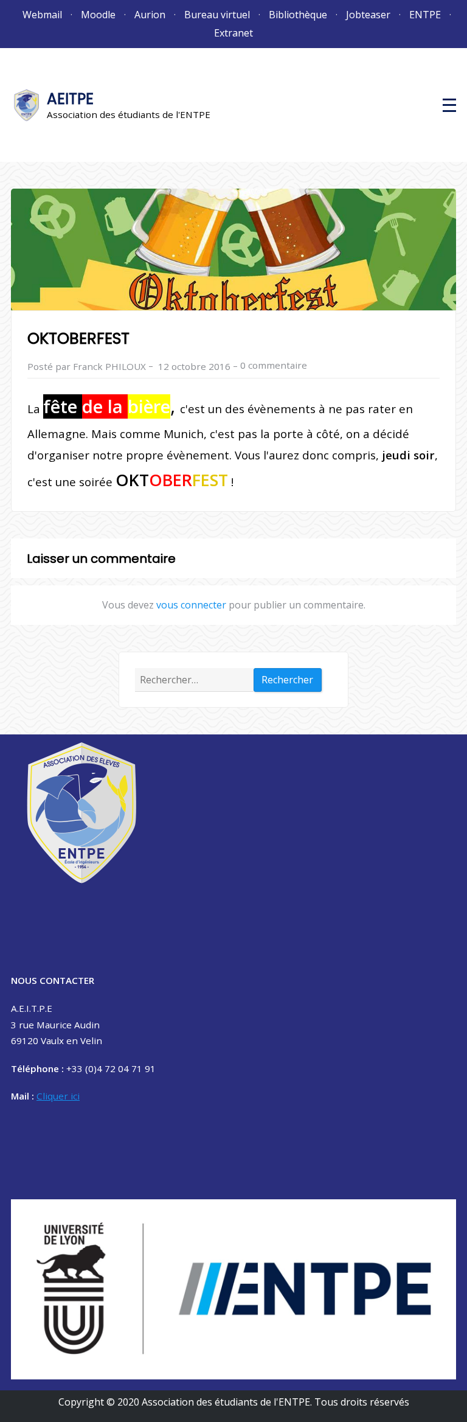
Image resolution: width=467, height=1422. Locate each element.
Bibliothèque (298, 14)
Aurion (149, 14)
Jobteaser (368, 14)
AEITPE (70, 99)
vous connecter (191, 605)
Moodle (98, 14)
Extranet (233, 33)
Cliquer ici (58, 1096)
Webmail (42, 14)
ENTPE (425, 14)
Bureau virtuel (217, 14)
